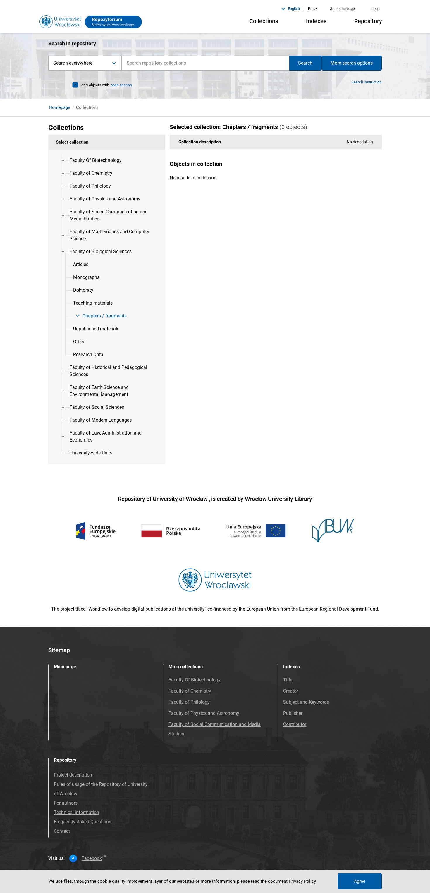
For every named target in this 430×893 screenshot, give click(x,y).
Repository (368, 21)
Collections (263, 21)
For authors (66, 803)
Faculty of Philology (189, 702)
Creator (290, 691)
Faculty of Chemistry (189, 691)
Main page (65, 666)
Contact (62, 831)
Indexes (316, 21)
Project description (73, 775)
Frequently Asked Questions (82, 822)
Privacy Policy (302, 881)
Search (305, 63)
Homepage (59, 107)
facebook (92, 858)
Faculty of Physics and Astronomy (203, 713)
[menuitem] (95, 160)
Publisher (292, 713)
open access (121, 85)
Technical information (76, 812)
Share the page (342, 8)
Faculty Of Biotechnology (194, 680)
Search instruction (366, 82)
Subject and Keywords (306, 702)
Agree (359, 881)
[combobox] (205, 63)
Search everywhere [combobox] (72, 63)
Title (287, 680)
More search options (352, 63)
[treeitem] (107, 160)
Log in (376, 8)
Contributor (294, 724)
